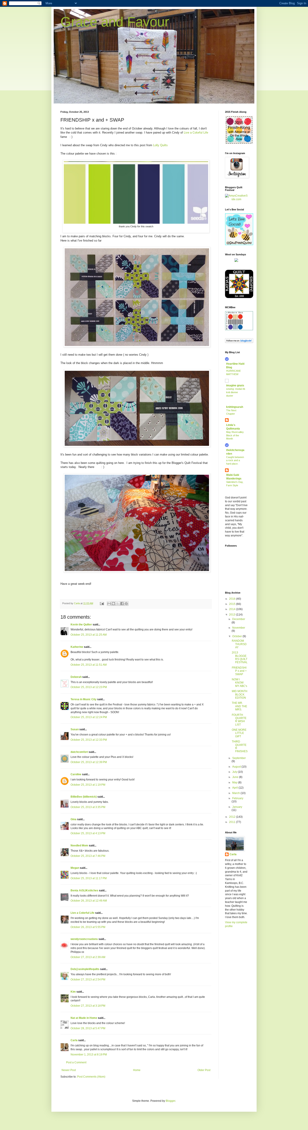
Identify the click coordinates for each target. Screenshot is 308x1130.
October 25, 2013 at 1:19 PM (88, 784)
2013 (232, 614)
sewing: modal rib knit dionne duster (235, 392)
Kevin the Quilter (81, 624)
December (238, 619)
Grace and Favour (114, 21)
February (237, 798)
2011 (232, 822)
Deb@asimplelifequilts (85, 969)
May (235, 782)
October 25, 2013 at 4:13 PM (88, 833)
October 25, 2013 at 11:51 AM (89, 664)
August (236, 766)
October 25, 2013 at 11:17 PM (89, 878)
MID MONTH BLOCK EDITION (239, 694)
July (235, 771)
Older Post (204, 1070)
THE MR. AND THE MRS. (239, 706)
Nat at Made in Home (84, 1018)
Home (136, 1070)
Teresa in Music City (84, 699)
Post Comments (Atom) (91, 1076)
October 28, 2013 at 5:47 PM (88, 1028)
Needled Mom (79, 845)
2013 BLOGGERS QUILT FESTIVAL (240, 657)
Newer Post (69, 1070)
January (237, 806)
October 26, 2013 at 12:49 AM (89, 900)
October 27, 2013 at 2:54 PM (88, 979)
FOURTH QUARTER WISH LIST (239, 719)
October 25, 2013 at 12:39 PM (89, 762)
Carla (74, 1040)
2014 (232, 609)
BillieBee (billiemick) (84, 796)
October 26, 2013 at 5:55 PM (88, 927)
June (235, 777)
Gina (73, 819)
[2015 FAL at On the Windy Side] (239, 143)
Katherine (77, 646)
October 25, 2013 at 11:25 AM (89, 634)
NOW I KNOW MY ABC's (239, 683)
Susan (75, 729)
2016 (232, 598)
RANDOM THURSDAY (239, 644)
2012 (232, 816)
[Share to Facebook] (122, 603)
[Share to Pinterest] (126, 603)
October (237, 636)
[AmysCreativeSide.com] (236, 199)
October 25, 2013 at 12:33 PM (89, 739)
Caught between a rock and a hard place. (235, 460)
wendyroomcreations (84, 939)
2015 (232, 604)
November (238, 627)
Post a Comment (76, 1062)
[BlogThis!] (113, 603)
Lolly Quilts (160, 145)
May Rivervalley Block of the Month (235, 435)
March (236, 793)
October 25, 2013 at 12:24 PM (89, 717)
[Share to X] (117, 603)
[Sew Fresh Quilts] (239, 244)
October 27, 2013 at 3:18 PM (88, 1005)
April (235, 787)
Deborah (76, 677)
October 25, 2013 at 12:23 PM (89, 687)
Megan (75, 867)
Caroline (76, 774)
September (239, 758)
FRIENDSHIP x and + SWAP (239, 671)
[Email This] (109, 603)
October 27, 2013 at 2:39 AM (88, 957)
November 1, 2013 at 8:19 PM (89, 1054)
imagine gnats (235, 385)
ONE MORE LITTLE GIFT (239, 733)
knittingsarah (234, 407)
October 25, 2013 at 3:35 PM (88, 807)
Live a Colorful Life (196, 132)
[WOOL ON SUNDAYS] (236, 261)
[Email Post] (102, 603)
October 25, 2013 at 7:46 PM (88, 855)
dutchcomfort (79, 752)
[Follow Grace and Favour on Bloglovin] (239, 342)
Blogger (170, 1100)
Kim (73, 991)
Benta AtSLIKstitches (84, 890)
